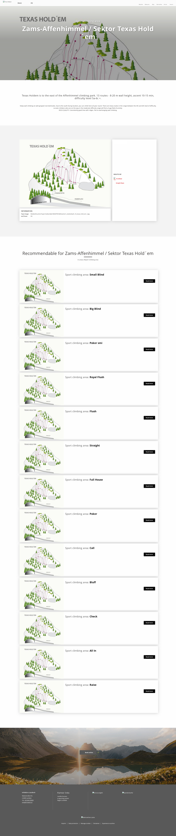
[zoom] (115, 142)
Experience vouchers (108, 823)
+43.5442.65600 (29, 800)
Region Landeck (62, 800)
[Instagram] (23, 807)
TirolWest (119, 179)
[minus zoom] (118, 142)
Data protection (73, 823)
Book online (89, 752)
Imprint (63, 823)
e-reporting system (63, 798)
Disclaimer (96, 823)
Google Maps (120, 183)
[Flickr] (32, 807)
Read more (149, 281)
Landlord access (62, 796)
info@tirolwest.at (27, 802)
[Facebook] (27, 807)
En (32, 3)
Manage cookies (86, 823)
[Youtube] (36, 807)
